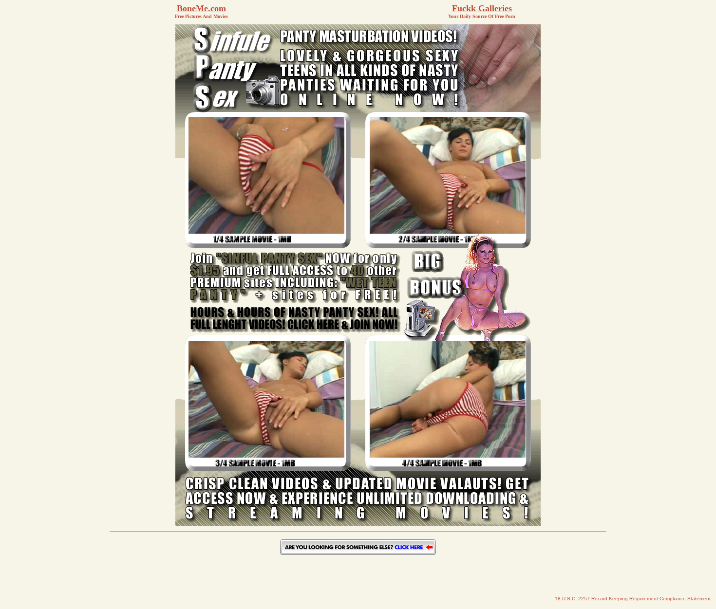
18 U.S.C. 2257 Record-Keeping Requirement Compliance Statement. (633, 598)
